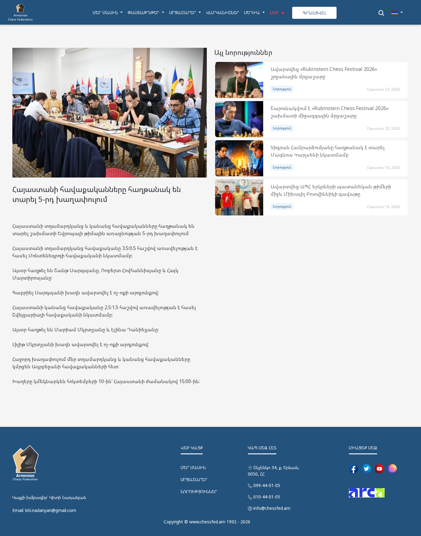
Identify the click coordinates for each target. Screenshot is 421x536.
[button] (397, 12)
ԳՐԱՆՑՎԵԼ (314, 13)
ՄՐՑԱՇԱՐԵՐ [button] (183, 12)
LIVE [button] (275, 12)
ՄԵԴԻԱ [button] (252, 12)
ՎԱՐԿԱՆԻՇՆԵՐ (222, 12)
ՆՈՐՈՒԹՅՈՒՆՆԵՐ (199, 491)
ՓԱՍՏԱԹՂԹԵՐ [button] (144, 12)
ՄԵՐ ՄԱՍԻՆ (193, 467)
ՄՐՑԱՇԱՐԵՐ (194, 479)
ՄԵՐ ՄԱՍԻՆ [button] (106, 12)
